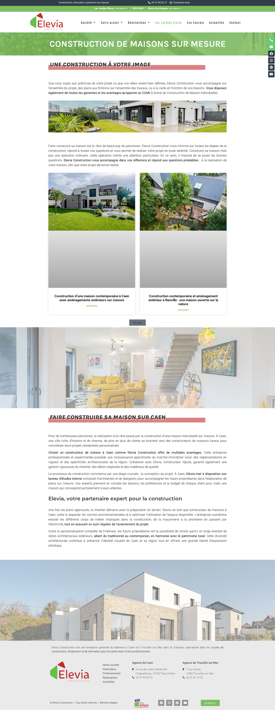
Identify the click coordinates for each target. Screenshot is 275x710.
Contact (235, 22)
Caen (222, 436)
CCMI (146, 93)
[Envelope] (271, 47)
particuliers (118, 651)
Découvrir (91, 306)
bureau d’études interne (65, 478)
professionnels (141, 651)
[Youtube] (271, 74)
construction (142, 519)
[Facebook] (271, 54)
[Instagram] (271, 60)
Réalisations (137, 22)
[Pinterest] (271, 67)
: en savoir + (112, 8)
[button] (51, 116)
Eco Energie (195, 22)
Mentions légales (109, 702)
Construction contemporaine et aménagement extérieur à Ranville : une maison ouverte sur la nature (183, 300)
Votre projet (110, 22)
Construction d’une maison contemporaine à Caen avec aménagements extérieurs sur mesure (91, 298)
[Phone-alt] (271, 40)
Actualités (216, 22)
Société (86, 22)
